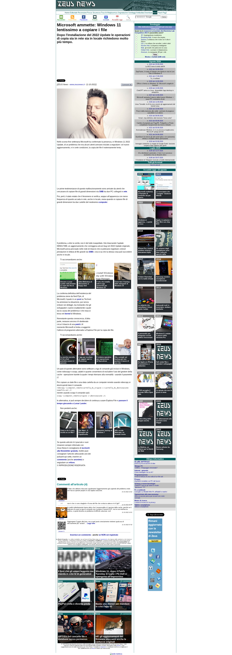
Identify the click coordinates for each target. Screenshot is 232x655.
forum (93, 648)
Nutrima (143, 39)
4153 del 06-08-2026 (156, 121)
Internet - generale (141, 470)
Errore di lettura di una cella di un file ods (148, 477)
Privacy (137, 479)
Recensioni (82, 13)
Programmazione (140, 475)
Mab (142, 48)
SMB (101, 192)
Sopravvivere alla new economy (146, 494)
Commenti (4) (126, 85)
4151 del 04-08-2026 (156, 134)
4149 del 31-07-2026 (156, 151)
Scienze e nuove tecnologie (144, 484)
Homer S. (61, 531)
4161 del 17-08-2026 (156, 76)
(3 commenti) (88, 614)
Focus (89, 13)
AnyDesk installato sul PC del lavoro (147, 481)
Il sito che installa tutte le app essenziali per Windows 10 (103, 284)
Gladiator (62, 500)
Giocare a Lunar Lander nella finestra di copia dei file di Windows (68, 284)
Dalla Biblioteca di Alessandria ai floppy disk (85, 284)
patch (78, 324)
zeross (61, 519)
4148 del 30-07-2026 (156, 157)
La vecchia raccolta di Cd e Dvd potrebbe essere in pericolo (67, 360)
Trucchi (104, 13)
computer (102, 202)
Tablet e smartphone (142, 505)
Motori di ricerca (140, 500)
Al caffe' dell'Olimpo (142, 462)
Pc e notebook (139, 490)
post (79, 299)
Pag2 (165, 13)
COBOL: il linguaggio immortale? (145, 468)
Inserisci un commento (80, 535)
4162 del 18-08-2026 (156, 69)
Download (148, 13)
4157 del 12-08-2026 (156, 95)
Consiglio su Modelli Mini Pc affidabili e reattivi (150, 492)
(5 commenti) (125, 549)
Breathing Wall (146, 37)
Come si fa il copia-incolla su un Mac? (67, 431)
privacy (118, 645)
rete (125, 192)
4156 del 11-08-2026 (156, 102)
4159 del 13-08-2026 (156, 88)
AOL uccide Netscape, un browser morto (120, 432)
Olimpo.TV (138, 466)
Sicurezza (97, 13)
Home (67, 13)
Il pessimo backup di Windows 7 (104, 431)
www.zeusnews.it (77, 84)
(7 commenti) (88, 549)
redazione (103, 647)
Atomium (144, 52)
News (155, 13)
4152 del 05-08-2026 (156, 128)
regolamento (103, 539)
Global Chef (145, 50)
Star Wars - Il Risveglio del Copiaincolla (83, 432)
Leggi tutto (91, 523)
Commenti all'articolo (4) (72, 484)
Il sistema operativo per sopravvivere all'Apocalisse (104, 359)
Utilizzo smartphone (141, 507)
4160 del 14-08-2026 (156, 81)
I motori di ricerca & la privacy (145, 502)
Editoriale (73, 13)
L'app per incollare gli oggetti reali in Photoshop (85, 359)
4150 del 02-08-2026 (156, 141)
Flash (160, 13)
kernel (67, 314)
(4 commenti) (125, 581)
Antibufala (140, 13)
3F (142, 35)
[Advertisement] (75, 62)
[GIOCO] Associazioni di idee (144, 463)
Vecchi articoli (155, 165)
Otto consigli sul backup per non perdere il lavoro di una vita (122, 360)
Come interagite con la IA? (143, 472)
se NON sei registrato (108, 535)
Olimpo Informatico (155, 459)
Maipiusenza (112, 13)
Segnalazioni (123, 13)
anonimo (78, 460)
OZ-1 (143, 43)
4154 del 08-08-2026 (156, 116)
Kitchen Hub (145, 46)
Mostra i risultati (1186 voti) (155, 57)
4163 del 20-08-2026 (156, 64)
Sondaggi (132, 13)
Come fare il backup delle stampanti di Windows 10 (122, 284)
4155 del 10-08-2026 (156, 109)
